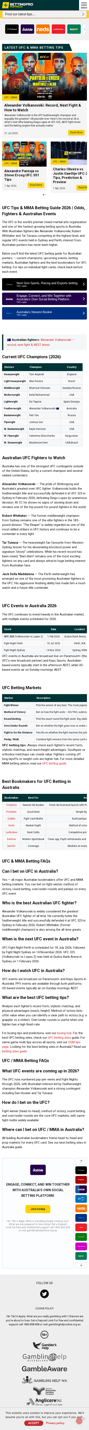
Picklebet (11, 811)
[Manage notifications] (79, 1421)
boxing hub (64, 1033)
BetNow (11, 839)
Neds (11, 825)
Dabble (11, 818)
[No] (84, 1419)
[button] (81, 1161)
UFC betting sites (59, 1037)
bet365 (11, 846)
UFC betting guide (54, 763)
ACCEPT (33, 1423)
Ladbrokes (11, 832)
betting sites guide (14, 1051)
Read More (76, 132)
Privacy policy (55, 1423)
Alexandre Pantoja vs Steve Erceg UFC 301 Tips (21, 175)
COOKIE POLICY (44, 1308)
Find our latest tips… (20, 14)
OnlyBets (11, 805)
